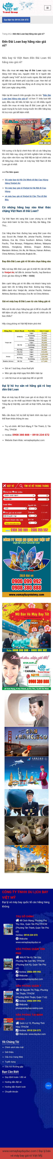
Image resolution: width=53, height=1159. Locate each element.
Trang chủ (6, 34)
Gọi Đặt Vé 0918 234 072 (16, 20)
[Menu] (47, 7)
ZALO (48, 1086)
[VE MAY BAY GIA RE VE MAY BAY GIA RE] (10, 8)
